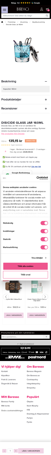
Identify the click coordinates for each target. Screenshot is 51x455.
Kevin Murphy (32, 406)
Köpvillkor (5, 375)
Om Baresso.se (33, 375)
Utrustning (24, 22)
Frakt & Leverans (8, 379)
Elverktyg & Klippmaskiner (38, 414)
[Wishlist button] (36, 9)
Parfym (30, 418)
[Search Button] (47, 15)
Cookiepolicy (32, 379)
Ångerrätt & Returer (9, 383)
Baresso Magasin (34, 371)
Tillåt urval (25, 275)
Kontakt (4, 371)
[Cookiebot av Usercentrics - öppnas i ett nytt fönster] (36, 178)
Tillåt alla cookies (25, 266)
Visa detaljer (37, 258)
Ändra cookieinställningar (12, 410)
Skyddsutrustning (38, 22)
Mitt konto (5, 406)
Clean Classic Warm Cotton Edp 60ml (37, 300)
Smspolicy (31, 388)
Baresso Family (7, 401)
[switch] (44, 231)
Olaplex (30, 401)
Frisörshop (11, 22)
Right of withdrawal (25, 344)
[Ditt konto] (41, 9)
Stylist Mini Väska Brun (14, 299)
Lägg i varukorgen (31, 451)
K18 (28, 410)
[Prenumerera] (46, 337)
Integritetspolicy (33, 383)
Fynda (29, 422)
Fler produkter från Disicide (12, 133)
